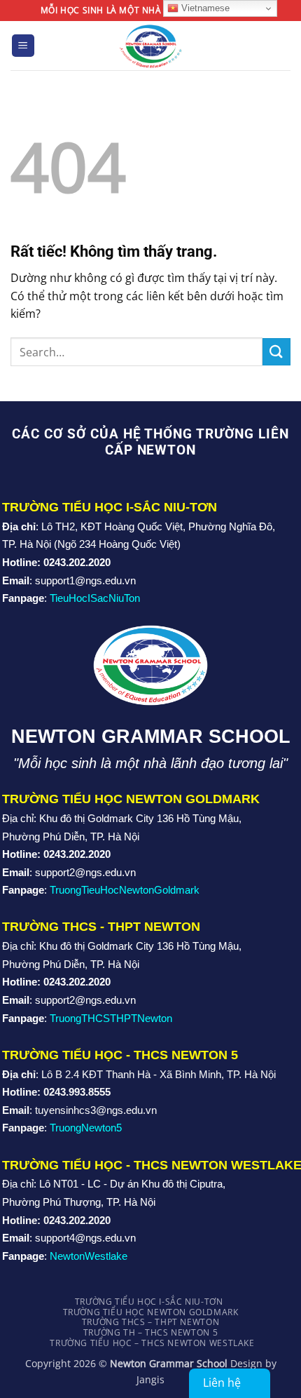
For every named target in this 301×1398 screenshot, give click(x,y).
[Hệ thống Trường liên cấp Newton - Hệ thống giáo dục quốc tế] (151, 45)
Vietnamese (204, 8)
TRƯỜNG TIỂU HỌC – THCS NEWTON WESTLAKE (152, 1343)
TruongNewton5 (86, 1128)
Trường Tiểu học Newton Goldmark (151, 1312)
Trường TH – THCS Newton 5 (150, 1332)
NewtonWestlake (88, 1256)
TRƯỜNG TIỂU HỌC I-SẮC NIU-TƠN (149, 1302)
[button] (23, 46)
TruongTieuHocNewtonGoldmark (125, 890)
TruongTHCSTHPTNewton (111, 1018)
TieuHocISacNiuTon (95, 598)
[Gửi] (276, 351)
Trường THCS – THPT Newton (150, 1322)
